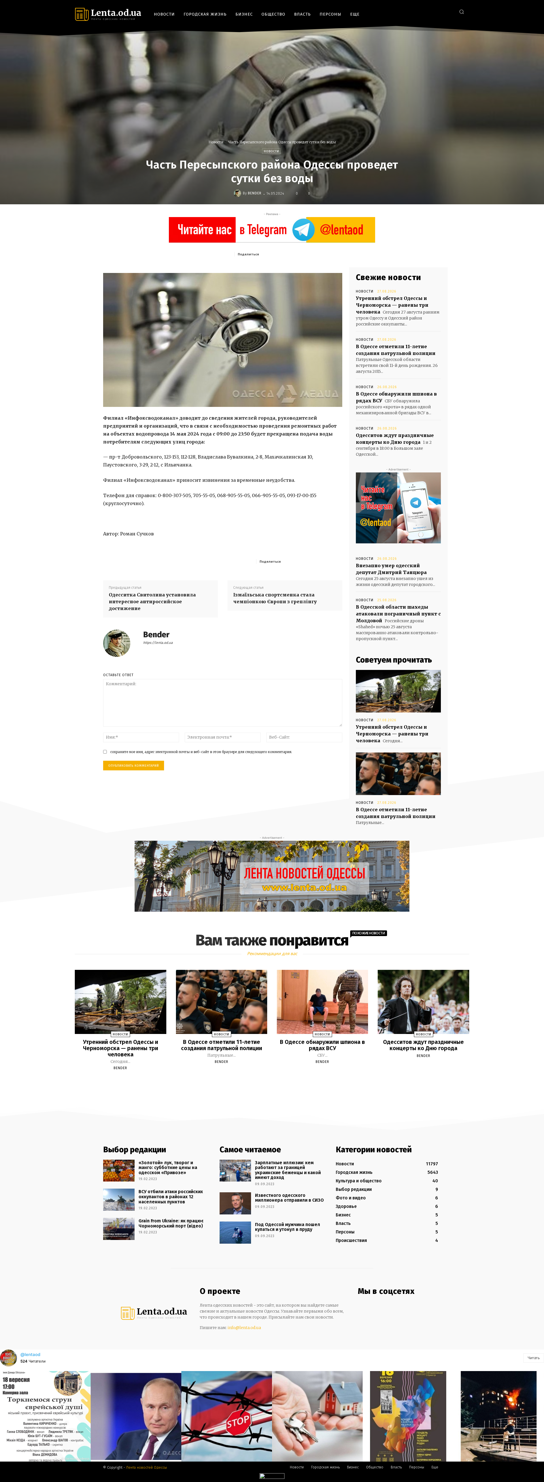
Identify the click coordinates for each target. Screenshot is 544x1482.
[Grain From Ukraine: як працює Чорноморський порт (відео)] (119, 1229)
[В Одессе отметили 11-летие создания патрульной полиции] (398, 773)
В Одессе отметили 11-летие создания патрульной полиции (221, 1045)
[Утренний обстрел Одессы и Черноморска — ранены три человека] (398, 691)
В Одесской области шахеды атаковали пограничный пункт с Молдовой (398, 613)
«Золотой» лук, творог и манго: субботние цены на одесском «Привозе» (168, 1167)
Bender (255, 193)
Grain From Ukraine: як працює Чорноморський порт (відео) (171, 1223)
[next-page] (277, 1081)
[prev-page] (265, 1081)
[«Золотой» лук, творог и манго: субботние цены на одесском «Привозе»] (119, 1171)
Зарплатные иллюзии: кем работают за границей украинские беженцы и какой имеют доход (288, 1170)
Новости (216, 142)
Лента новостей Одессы (146, 1467)
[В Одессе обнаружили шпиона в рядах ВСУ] (322, 1002)
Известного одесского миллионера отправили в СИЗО (289, 1198)
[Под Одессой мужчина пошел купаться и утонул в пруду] (235, 1233)
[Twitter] (449, 11)
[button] (461, 11)
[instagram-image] (45, 1416)
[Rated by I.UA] (272, 1477)
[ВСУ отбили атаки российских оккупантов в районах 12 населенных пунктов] (119, 1200)
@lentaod (30, 1354)
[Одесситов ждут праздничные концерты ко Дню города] (423, 1002)
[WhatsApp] (314, 254)
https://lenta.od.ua (158, 643)
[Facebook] (423, 11)
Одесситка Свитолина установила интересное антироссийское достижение (152, 601)
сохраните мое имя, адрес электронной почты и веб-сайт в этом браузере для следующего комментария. (201, 752)
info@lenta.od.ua (244, 1327)
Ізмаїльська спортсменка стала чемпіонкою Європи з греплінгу (275, 598)
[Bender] (238, 193)
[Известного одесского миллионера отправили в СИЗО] (235, 1203)
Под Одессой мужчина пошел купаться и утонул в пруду (287, 1227)
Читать (534, 1357)
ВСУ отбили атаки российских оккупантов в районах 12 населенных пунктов (171, 1196)
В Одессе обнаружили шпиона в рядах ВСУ (322, 1045)
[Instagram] (432, 11)
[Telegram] (440, 11)
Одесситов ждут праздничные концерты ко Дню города (423, 1045)
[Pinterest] (301, 254)
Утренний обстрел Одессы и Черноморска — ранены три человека (392, 305)
